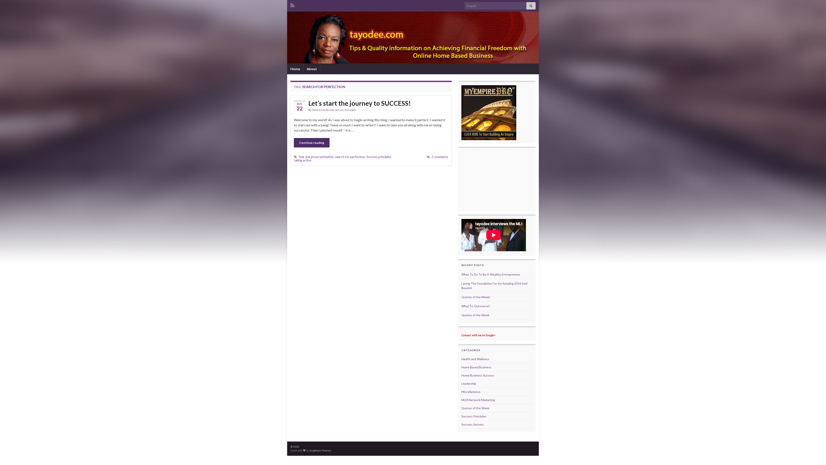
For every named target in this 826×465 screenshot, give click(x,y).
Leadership (327, 110)
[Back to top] (816, 455)
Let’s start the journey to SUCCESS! (359, 103)
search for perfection (350, 157)
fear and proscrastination (316, 157)
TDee (315, 110)
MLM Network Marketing (478, 400)
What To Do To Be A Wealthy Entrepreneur (490, 274)
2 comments (439, 157)
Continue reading (311, 142)
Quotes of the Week (475, 315)
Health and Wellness (475, 359)
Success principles (378, 157)
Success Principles (345, 110)
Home (295, 69)
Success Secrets (472, 424)
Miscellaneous (471, 392)
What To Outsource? (475, 306)
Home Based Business (476, 367)
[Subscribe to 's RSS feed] (292, 5)
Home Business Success (477, 375)
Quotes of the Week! (475, 297)
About (312, 69)
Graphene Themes (320, 450)
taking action (302, 160)
